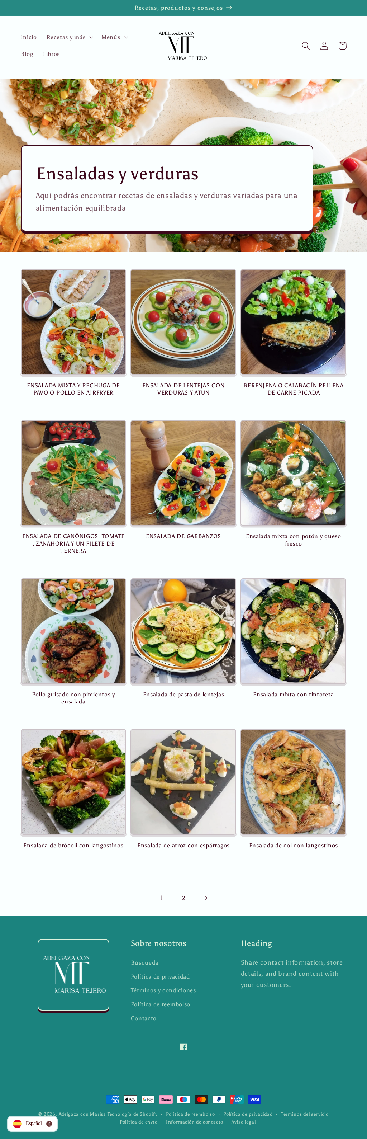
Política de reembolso (161, 1004)
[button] (69, 37)
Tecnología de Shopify (133, 1114)
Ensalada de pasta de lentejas (183, 694)
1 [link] (161, 898)
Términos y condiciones (163, 990)
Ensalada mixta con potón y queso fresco (293, 540)
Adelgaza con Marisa (82, 1114)
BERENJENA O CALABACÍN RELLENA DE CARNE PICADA (293, 389)
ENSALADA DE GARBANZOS (183, 536)
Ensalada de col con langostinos (293, 845)
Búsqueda (145, 962)
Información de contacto (195, 1122)
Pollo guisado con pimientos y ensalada (73, 698)
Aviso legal (244, 1122)
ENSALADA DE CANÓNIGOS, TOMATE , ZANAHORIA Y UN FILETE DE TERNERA (73, 543)
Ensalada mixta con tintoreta (293, 694)
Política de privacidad (160, 976)
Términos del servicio (305, 1114)
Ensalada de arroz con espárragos (183, 845)
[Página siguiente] (206, 898)
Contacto (144, 1018)
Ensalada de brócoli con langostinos (73, 845)
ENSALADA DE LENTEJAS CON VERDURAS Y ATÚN (183, 389)
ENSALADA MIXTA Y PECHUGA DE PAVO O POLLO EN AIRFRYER (73, 389)
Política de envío (139, 1122)
